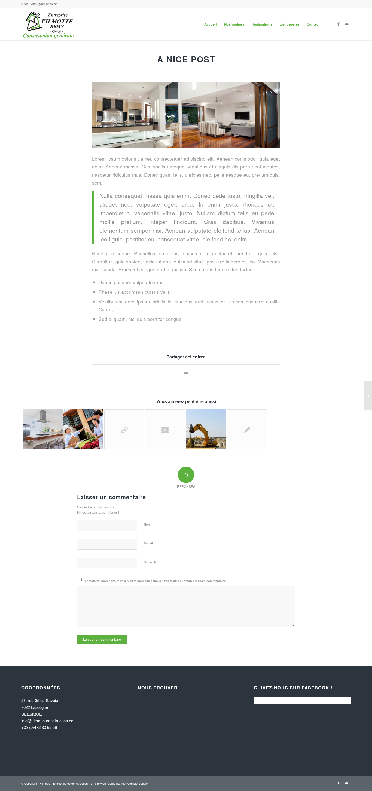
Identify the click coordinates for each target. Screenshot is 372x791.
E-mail (148, 543)
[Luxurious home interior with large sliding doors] (186, 115)
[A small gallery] (43, 429)
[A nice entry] (206, 429)
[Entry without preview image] (247, 429)
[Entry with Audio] (83, 429)
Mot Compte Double (134, 783)
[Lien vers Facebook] (338, 24)
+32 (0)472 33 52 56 (44, 4)
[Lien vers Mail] (347, 24)
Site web (150, 562)
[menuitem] (210, 24)
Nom (147, 524)
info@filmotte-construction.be (47, 720)
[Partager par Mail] (186, 373)
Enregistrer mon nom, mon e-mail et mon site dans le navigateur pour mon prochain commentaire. (155, 581)
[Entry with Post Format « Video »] (165, 429)
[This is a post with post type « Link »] (124, 429)
